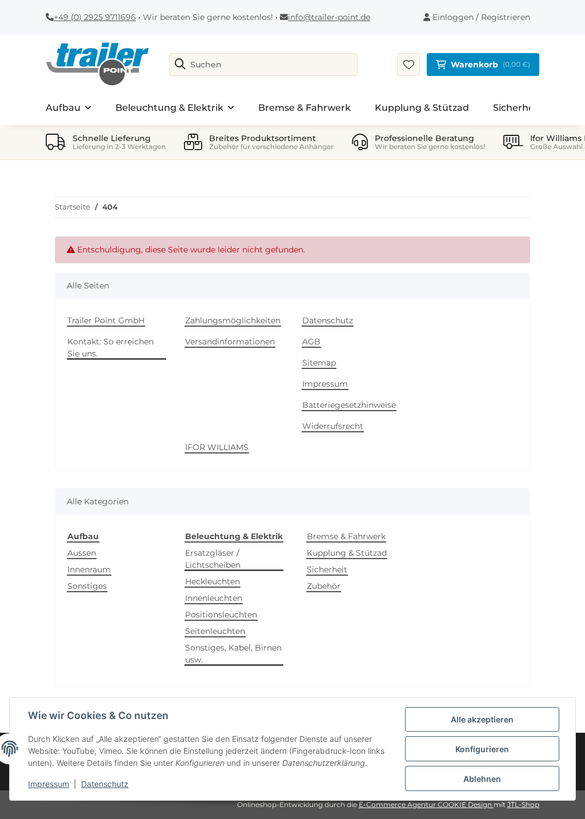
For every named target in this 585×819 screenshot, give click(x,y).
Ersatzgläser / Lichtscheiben (213, 559)
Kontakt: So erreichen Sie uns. (110, 347)
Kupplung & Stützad (347, 553)
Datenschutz (327, 320)
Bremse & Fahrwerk (346, 536)
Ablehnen (482, 779)
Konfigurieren (482, 749)
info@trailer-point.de (329, 17)
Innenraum (89, 569)
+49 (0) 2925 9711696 (95, 17)
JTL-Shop (523, 804)
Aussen (81, 553)
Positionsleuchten (221, 614)
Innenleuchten (213, 598)
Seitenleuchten (215, 631)
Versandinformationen (230, 341)
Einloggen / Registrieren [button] (480, 17)
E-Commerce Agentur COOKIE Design (426, 804)
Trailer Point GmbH (106, 320)
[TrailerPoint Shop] (97, 64)
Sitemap (319, 363)
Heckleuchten (212, 581)
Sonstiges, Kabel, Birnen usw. (233, 654)
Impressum (325, 384)
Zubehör (323, 586)
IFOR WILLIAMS (217, 447)
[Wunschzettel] (408, 64)
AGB (311, 341)
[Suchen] (180, 65)
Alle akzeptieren (482, 719)
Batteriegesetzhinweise (349, 405)
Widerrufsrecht (332, 426)
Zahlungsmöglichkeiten (233, 320)
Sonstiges (87, 586)
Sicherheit (327, 569)
